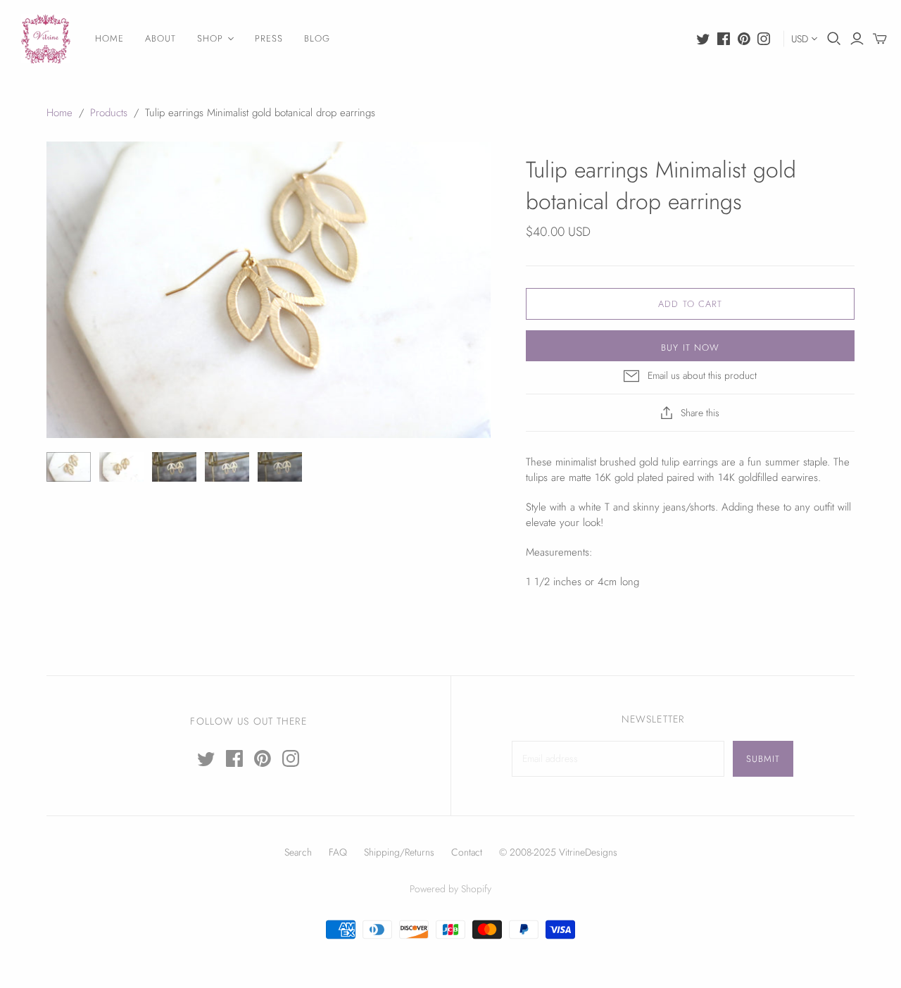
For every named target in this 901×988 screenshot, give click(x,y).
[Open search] (834, 39)
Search (298, 852)
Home (59, 112)
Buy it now (690, 347)
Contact (466, 852)
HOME (109, 38)
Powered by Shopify (450, 889)
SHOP (210, 38)
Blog (317, 38)
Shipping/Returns (399, 852)
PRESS (269, 38)
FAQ (338, 852)
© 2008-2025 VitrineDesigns (558, 852)
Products (108, 112)
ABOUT (160, 38)
